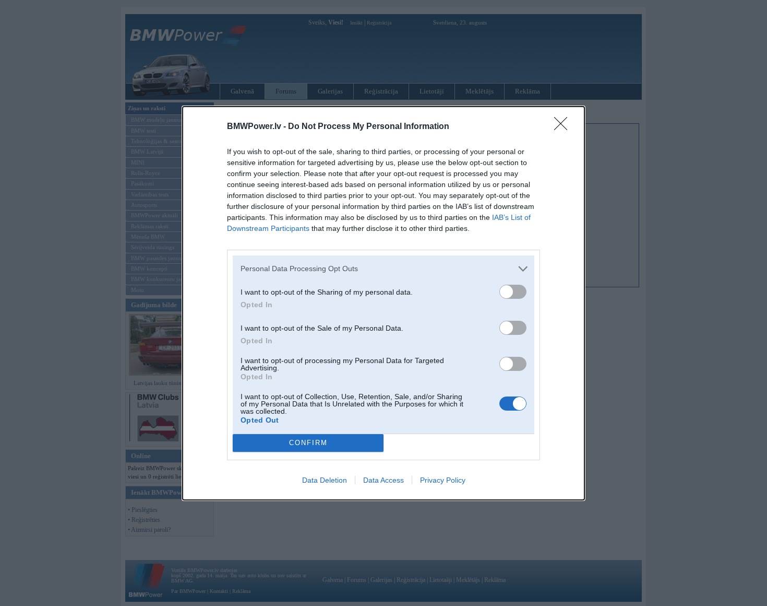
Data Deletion (324, 480)
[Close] (564, 127)
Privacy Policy (442, 480)
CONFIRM (308, 443)
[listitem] (383, 268)
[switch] (512, 292)
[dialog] (383, 303)
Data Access (383, 480)
